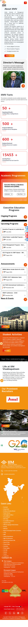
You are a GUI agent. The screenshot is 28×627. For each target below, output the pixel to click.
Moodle (5, 526)
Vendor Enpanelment (8, 536)
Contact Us (5, 556)
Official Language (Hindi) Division (10, 524)
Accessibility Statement (8, 520)
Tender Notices (6, 513)
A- (17, 609)
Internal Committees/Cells (9, 540)
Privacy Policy (6, 544)
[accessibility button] (1, 343)
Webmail (5, 528)
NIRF (4, 534)
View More (20, 194)
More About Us (9, 55)
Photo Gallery (6, 548)
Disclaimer (5, 546)
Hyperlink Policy (7, 522)
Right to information (8, 538)
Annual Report (6, 517)
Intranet (5, 552)
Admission (7, 194)
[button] (25, 200)
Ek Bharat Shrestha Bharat (9, 511)
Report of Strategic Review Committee (12, 530)
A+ (22, 609)
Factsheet (5, 507)
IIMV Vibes (5, 518)
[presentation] (2, 223)
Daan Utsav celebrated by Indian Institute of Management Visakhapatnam (13, 359)
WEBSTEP (23, 618)
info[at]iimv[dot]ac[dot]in (9, 474)
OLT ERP (5, 550)
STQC (4, 532)
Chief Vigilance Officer (8, 515)
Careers (5, 554)
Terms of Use (6, 542)
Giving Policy (6, 509)
